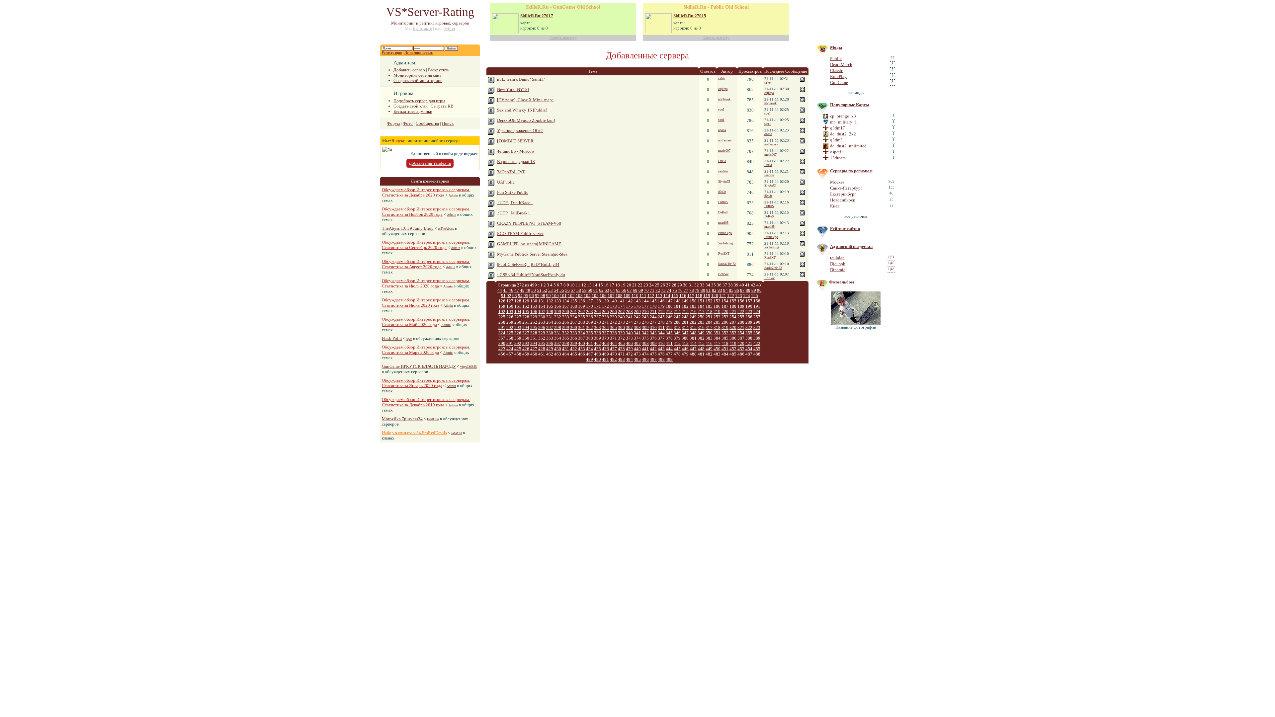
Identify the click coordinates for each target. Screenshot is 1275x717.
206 (613, 311)
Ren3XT (723, 253)
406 (629, 343)
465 (573, 354)
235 (581, 316)
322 (748, 327)
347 (685, 332)
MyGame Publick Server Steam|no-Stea (532, 254)
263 (541, 322)
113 (658, 295)
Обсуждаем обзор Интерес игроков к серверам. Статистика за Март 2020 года (426, 350)
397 (557, 343)
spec (409, 339)
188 (732, 306)
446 (685, 348)
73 (663, 290)
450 (717, 348)
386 (732, 338)
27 (668, 284)
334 (581, 332)
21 (634, 284)
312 (669, 327)
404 (613, 343)
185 (709, 306)
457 (509, 354)
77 (686, 290)
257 (756, 316)
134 (565, 300)
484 (725, 354)
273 (621, 322)
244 (653, 316)
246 (669, 316)
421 (748, 343)
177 (645, 306)
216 (693, 311)
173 (613, 306)
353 (732, 332)
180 (669, 306)
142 (629, 300)
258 (501, 322)
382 (701, 338)
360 (525, 338)
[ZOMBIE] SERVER (515, 140)
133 (557, 300)
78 (691, 290)
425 (517, 348)
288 (740, 322)
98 (543, 295)
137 (589, 300)
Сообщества (427, 123)
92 (509, 295)
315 (693, 327)
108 (619, 295)
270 (597, 322)
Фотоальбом (841, 281)
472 (629, 354)
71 (652, 290)
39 (736, 284)
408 (645, 343)
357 (501, 338)
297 (549, 327)
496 (645, 359)
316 (701, 327)
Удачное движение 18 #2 (520, 130)
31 (691, 284)
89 (753, 290)
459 (525, 354)
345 (669, 332)
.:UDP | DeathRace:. (515, 202)
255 (740, 316)
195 (525, 311)
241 (629, 316)
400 (581, 343)
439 (629, 348)
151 (701, 300)
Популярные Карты (849, 104)
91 (503, 295)
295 (533, 327)
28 (674, 284)
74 (669, 290)
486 (740, 354)
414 (693, 343)
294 (525, 327)
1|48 (891, 269)
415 (701, 343)
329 (541, 332)
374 (637, 338)
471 (621, 354)
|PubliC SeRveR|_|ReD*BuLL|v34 (528, 264)
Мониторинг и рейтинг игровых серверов (430, 23)
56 (567, 290)
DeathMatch (841, 64)
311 (661, 327)
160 (509, 306)
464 (565, 354)
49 (528, 290)
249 (693, 316)
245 (661, 316)
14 (595, 284)
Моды (836, 47)
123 (738, 295)
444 (669, 348)
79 (697, 290)
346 (677, 332)
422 (756, 343)
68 (635, 290)
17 (612, 284)
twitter (449, 28)
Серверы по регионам (851, 170)
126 (501, 300)
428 (541, 348)
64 (612, 290)
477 (669, 354)
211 (653, 311)
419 (732, 343)
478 (677, 354)
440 (637, 348)
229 (533, 316)
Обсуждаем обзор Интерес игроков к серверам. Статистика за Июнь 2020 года (426, 302)
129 (525, 300)
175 (629, 306)
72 (657, 290)
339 (621, 332)
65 (618, 290)
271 (605, 322)
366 (573, 338)
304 (605, 327)
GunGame (839, 82)
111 (642, 295)
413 (685, 343)
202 (581, 311)
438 (621, 348)
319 (725, 327)
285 (717, 322)
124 (746, 295)
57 (573, 290)
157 (748, 300)
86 (736, 290)
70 (646, 290)
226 (509, 316)
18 (617, 284)
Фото (408, 123)
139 (605, 300)
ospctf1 (836, 151)
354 (740, 332)
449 (709, 348)
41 (747, 284)
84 (725, 290)
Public (836, 58)
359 (517, 338)
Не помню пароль (418, 52)
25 (657, 284)
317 (709, 327)
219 (717, 311)
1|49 (891, 263)
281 (685, 322)
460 (533, 354)
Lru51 (722, 161)
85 (731, 290)
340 (629, 332)
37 (724, 284)
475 (653, 354)
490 (597, 359)
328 (533, 332)
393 (525, 343)
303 (597, 327)
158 (756, 300)
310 (653, 327)
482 (709, 354)
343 (653, 332)
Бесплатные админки (412, 111)
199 (557, 311)
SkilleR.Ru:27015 (689, 15)
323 (756, 327)
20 (629, 284)
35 (713, 284)
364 (557, 338)
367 (581, 338)
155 (732, 300)
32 (696, 284)
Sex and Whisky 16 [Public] (522, 110)
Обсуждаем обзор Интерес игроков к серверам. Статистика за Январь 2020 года (426, 383)
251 (709, 316)
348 (693, 332)
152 (709, 300)
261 (525, 322)
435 (597, 348)
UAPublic (506, 182)
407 (637, 343)
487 (748, 354)
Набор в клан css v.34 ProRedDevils (414, 432)
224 (756, 311)
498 (661, 359)
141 (621, 300)
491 (605, 359)
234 (573, 316)
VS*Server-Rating (430, 12)
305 (613, 327)
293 (517, 327)
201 (573, 311)
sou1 (721, 109)
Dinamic (837, 269)
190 (748, 306)
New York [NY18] (513, 89)
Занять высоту (563, 37)
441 (645, 348)
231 (549, 316)
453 (740, 348)
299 (565, 327)
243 (645, 316)
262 (533, 322)
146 (661, 300)
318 (717, 327)
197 (541, 311)
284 (709, 322)
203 (589, 311)
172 (605, 306)
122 (730, 295)
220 (725, 311)
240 (621, 316)
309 (645, 327)
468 (597, 354)
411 (669, 343)
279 (669, 322)
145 (653, 300)
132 (549, 300)
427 (533, 348)
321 (740, 327)
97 (537, 295)
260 (517, 322)
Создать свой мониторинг (417, 80)
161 (517, 306)
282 (693, 322)
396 (549, 343)
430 (557, 348)
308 (637, 327)
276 (645, 322)
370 (605, 338)
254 (732, 316)
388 (748, 338)
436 (605, 348)
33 (702, 284)
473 (637, 354)
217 (701, 311)
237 (597, 316)
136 (581, 300)
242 (637, 316)
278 (661, 322)
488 (756, 354)
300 (573, 327)
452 (732, 348)
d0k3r (722, 192)
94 (520, 295)
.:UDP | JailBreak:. (513, 212)
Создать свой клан (410, 106)
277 (653, 322)
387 (740, 338)
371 (613, 338)
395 (541, 343)
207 (621, 311)
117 (690, 295)
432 (573, 348)
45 (505, 290)
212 (661, 311)
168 (573, 306)
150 (693, 300)
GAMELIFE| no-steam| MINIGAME (529, 243)
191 (756, 306)
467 (589, 354)
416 (709, 343)
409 (653, 343)
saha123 (456, 433)
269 (589, 322)
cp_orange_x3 (843, 116)
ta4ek (721, 78)
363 (549, 338)
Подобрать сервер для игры (419, 100)
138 (597, 300)
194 (517, 311)
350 (709, 332)
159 (501, 306)
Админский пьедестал (851, 246)
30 (685, 284)
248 (685, 316)
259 (509, 322)
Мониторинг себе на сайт (417, 75)
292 (509, 327)
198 (549, 311)
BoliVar (723, 274)
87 (742, 290)
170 (589, 306)
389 (756, 338)
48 (522, 290)
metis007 (724, 150)
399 (573, 343)
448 (701, 348)
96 (531, 295)
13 (589, 284)
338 (613, 332)
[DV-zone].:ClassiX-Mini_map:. (525, 99)
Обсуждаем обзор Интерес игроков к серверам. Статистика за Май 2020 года (426, 322)
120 (714, 295)
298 (557, 327)
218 (709, 311)
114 (666, 295)
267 (573, 322)
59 (584, 290)
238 (605, 316)
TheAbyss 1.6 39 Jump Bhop (408, 228)
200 (565, 311)
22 (640, 284)
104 (587, 295)
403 (605, 343)
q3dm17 (837, 127)
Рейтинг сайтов (845, 228)
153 (717, 300)
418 (725, 343)
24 (651, 284)
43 (758, 284)
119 (706, 295)
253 (725, 316)
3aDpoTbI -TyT (511, 171)
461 (541, 354)
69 (640, 290)
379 (677, 338)
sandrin (723, 171)
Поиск (448, 123)
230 (541, 316)
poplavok (724, 99)
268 (581, 322)
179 (661, 306)
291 (501, 327)
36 (719, 284)
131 (541, 300)
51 (539, 290)
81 (708, 290)
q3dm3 (836, 139)
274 (629, 322)
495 (637, 359)
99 (548, 295)
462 (549, 354)
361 (533, 338)
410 (661, 343)
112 (650, 295)
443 (661, 348)
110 (635, 295)
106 (603, 295)
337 (605, 332)
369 (597, 338)
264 (549, 322)
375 (645, 338)
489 (589, 359)
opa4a (722, 130)
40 (741, 284)
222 (740, 311)
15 (600, 284)
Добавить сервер (409, 69)
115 (674, 295)
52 (545, 290)
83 (720, 290)
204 (597, 311)
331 (557, 332)
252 (717, 316)
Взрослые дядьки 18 (516, 161)
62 (601, 290)
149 (685, 300)
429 (549, 348)
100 (555, 295)
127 (509, 300)
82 (714, 290)
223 (748, 311)
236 (589, 316)
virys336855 (468, 366)
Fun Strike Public (512, 192)
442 (653, 348)
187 (725, 306)
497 (653, 359)
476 (661, 354)
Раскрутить (438, 69)
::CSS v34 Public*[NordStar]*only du (531, 274)
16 (606, 284)
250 (701, 316)
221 (732, 311)
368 (589, 338)
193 (509, 311)
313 (677, 327)
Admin (453, 195)
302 (589, 327)
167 (565, 306)
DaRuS (723, 202)
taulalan (837, 257)
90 (759, 290)
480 (693, 354)
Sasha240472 (727, 264)
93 (514, 295)
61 (595, 290)
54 (556, 290)
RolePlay (838, 76)
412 (677, 343)
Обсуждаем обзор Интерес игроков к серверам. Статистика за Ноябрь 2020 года (426, 211)
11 (578, 284)
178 (653, 306)
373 (629, 338)
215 (685, 311)
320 (732, 327)
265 (557, 322)
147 (669, 300)
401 (589, 343)
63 (607, 290)
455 (756, 348)
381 (693, 338)
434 (589, 348)
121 (722, 295)
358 (509, 338)
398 (565, 343)
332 (565, 332)
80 (703, 290)
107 (611, 295)
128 (517, 300)
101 (563, 295)
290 (756, 322)
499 (669, 359)
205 (605, 311)
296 (541, 327)
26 (662, 284)
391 (509, 343)
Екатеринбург (843, 194)
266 (565, 322)
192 (501, 311)
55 (561, 290)
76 (680, 290)
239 (613, 316)
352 (725, 332)
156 (740, 300)
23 (645, 284)
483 (717, 354)
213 (669, 311)
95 (526, 295)
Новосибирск (842, 200)
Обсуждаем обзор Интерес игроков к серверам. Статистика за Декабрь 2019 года (426, 402)
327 (525, 332)
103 (579, 295)
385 (725, 338)
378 (669, 338)
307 (629, 327)
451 (725, 348)
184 (701, 306)
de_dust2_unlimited (848, 145)
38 (730, 284)
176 (637, 306)
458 (517, 354)
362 (541, 338)
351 (717, 332)
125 (754, 295)
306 (621, 327)
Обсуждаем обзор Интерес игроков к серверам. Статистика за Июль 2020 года (426, 283)
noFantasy (725, 140)
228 (525, 316)
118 (698, 295)
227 (517, 316)
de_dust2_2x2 (843, 133)
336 (597, 332)
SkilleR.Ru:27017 (536, 15)
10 (572, 284)
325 (509, 332)
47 (516, 290)
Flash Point (392, 338)
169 (581, 306)
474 (645, 354)
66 (624, 290)
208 (629, 311)
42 (753, 284)
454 (748, 348)
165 (549, 306)
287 (732, 322)
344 (661, 332)
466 (581, 354)
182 (685, 306)
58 (578, 290)
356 (756, 332)
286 (725, 322)
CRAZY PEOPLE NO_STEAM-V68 (529, 223)
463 (557, 354)
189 (740, 306)
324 (501, 332)
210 (645, 311)
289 (748, 322)
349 (701, 332)
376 (653, 338)
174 (621, 306)
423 (501, 348)
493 (621, 359)
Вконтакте (422, 28)
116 (682, 295)
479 (685, 354)
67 (629, 290)
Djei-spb (837, 263)
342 (645, 332)
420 (740, 343)
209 (637, 311)
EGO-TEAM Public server (520, 233)
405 (621, 343)
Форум (393, 123)
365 (565, 338)
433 (581, 348)
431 (565, 348)
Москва (837, 182)
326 (517, 332)
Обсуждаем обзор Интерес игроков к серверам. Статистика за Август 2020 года (426, 264)
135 (573, 300)
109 (627, 295)
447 (693, 348)
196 (533, 311)
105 (595, 295)
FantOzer (433, 419)
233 (565, 316)
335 (589, 332)
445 (677, 348)
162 (525, 306)
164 (541, 306)
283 (701, 322)
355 (748, 332)
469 (605, 354)
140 (613, 300)
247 (677, 316)
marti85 (723, 222)
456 (501, 354)
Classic (836, 70)
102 (571, 295)
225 (501, 316)
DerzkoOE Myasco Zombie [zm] (526, 120)
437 (613, 348)
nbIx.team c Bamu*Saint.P (521, 79)
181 (677, 306)
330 (549, 332)
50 (533, 290)
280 (677, 322)
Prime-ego (725, 233)
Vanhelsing (725, 243)
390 (501, 343)
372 (621, 338)
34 (708, 284)
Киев (834, 205)
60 (590, 290)
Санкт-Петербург (846, 188)
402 (597, 343)
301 (581, 327)
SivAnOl (724, 181)
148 (677, 300)
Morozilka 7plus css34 (402, 418)
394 (533, 343)
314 (685, 327)
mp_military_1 (843, 122)
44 (499, 290)
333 (573, 332)
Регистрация (392, 52)
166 (557, 306)
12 (583, 284)
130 (533, 300)
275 (637, 322)
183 (693, 306)
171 (597, 306)
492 (613, 359)
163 (533, 306)
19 (623, 284)
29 (679, 284)
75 (674, 290)
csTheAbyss (446, 228)
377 (661, 338)
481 (701, 354)
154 (725, 300)
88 (748, 290)
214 (677, 311)
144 (645, 300)
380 (685, 338)
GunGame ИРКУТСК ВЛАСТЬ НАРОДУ (419, 366)
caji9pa (722, 89)
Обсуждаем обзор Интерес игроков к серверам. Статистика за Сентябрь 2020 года (426, 245)
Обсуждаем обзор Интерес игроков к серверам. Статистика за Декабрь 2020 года (426, 192)
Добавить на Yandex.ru (430, 163)
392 (517, 343)
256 (748, 316)
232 (557, 316)
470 (613, 354)
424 (509, 348)
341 (637, 332)
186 (717, 306)
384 (717, 338)
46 (511, 290)
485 (732, 354)
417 (717, 343)
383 (709, 338)
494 (629, 359)
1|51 (891, 257)
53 (550, 290)
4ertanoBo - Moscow (516, 151)
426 (525, 348)
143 (637, 300)
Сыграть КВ (442, 106)
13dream (838, 157)
